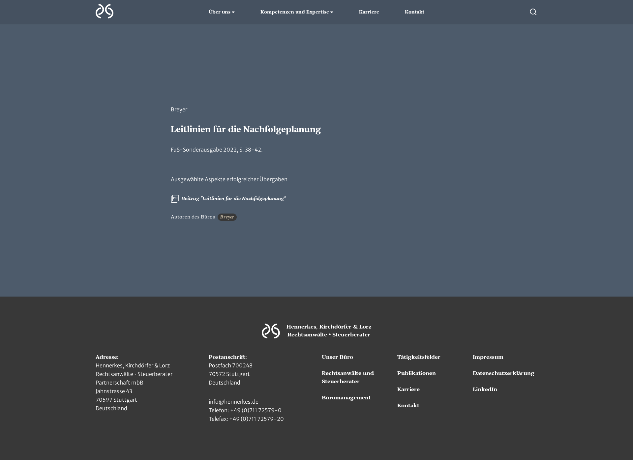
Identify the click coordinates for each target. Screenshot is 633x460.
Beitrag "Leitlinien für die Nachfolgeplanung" (233, 198)
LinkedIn (485, 389)
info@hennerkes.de (233, 401)
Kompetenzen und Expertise (294, 12)
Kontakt (414, 12)
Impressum (488, 357)
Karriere (369, 12)
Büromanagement (346, 398)
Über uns (219, 12)
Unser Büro (337, 357)
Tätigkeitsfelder (418, 357)
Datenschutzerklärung (503, 373)
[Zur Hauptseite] (104, 11)
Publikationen (416, 373)
